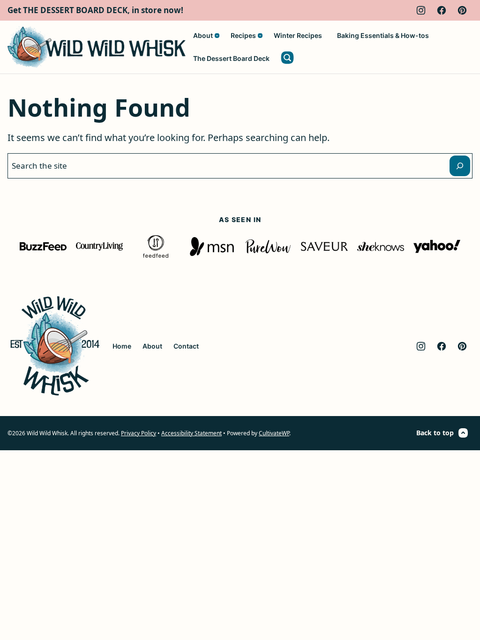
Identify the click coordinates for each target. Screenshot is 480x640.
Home (121, 346)
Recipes (243, 35)
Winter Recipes (298, 35)
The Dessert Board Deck (231, 58)
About (203, 35)
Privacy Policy (138, 433)
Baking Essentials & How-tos (383, 35)
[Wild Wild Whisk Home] (97, 47)
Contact (186, 346)
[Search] (287, 57)
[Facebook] (441, 10)
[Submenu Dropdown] (217, 35)
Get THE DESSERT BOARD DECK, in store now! (95, 10)
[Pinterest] (462, 10)
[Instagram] (421, 10)
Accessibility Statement (191, 433)
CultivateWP (274, 433)
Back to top (435, 432)
